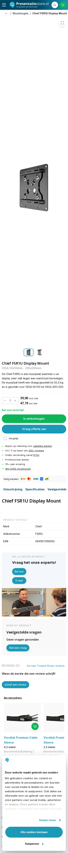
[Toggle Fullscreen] (62, 22)
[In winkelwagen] (35, 726)
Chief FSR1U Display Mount (49, 13)
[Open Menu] (4, 5)
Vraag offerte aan (34, 429)
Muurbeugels (20, 13)
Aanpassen (32, 843)
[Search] (54, 5)
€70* (36, 455)
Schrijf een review (15, 684)
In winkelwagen (34, 418)
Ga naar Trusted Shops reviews (46, 665)
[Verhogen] (15, 400)
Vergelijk (13, 438)
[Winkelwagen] (62, 5)
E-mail (19, 580)
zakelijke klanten (42, 446)
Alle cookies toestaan (34, 832)
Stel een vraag (18, 647)
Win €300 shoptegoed (18, 468)
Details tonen (47, 820)
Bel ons (19, 571)
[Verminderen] (5, 400)
